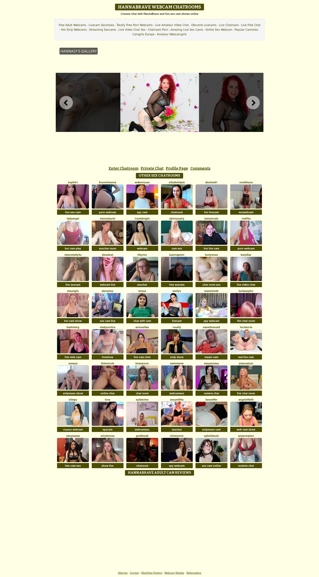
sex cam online (211, 465)
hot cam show (73, 321)
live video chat (246, 284)
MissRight (73, 291)
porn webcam (107, 212)
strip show (176, 357)
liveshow (107, 357)
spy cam (142, 212)
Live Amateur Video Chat (172, 25)
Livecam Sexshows (101, 25)
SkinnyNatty (176, 218)
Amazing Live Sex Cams (187, 29)
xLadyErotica (107, 327)
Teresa (142, 291)
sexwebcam (246, 212)
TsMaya (73, 363)
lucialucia (246, 327)
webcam (142, 248)
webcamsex (176, 393)
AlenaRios (107, 291)
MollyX (177, 291)
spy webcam (211, 321)
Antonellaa (142, 327)
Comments (200, 168)
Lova (107, 399)
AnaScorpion (246, 436)
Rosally (177, 327)
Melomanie (177, 363)
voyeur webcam (73, 429)
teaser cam (211, 357)
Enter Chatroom (123, 168)
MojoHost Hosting (151, 573)
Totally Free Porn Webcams (135, 25)
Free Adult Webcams (72, 25)
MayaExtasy (211, 363)
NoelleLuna (246, 182)
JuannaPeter (176, 254)
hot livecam (211, 212)
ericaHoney (108, 436)
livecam (177, 321)
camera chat (211, 393)
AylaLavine (142, 399)
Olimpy (73, 399)
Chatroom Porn (158, 29)
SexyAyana (73, 436)
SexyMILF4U (177, 399)
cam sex (177, 248)
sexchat (142, 284)
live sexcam (73, 284)
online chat (107, 393)
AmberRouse (142, 182)
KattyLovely (211, 218)
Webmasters (193, 573)
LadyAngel (73, 218)
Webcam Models (174, 573)
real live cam (246, 357)
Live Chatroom (229, 25)
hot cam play (73, 248)
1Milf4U (246, 218)
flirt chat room (246, 321)
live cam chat (142, 357)
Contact (134, 573)
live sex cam (73, 212)
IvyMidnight (142, 218)
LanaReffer (211, 399)
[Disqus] (159, 523)
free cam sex (73, 465)
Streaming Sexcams (102, 29)
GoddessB (142, 436)
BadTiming (73, 327)
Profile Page (177, 168)
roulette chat (246, 465)
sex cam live (107, 321)
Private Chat (152, 168)
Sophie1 (73, 182)
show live (108, 465)
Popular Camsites (246, 29)
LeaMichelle (211, 291)
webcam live (107, 284)
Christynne (176, 436)
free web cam (73, 357)
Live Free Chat (250, 25)
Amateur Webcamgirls (172, 34)
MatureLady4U (73, 254)
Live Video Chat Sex (132, 29)
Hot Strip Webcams (74, 29)
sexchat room (107, 248)
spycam (107, 429)
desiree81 (211, 182)
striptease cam (211, 429)
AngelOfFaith (246, 399)
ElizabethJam (177, 182)
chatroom (177, 212)
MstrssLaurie (107, 218)
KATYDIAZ (246, 254)
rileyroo (142, 254)
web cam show (246, 429)
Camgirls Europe (143, 34)
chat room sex (211, 284)
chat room (142, 393)
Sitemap (123, 573)
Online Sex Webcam (218, 29)
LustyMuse (211, 254)
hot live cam (211, 248)
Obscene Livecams (204, 25)
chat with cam (142, 321)
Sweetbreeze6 (211, 327)
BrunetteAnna (107, 182)
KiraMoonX (142, 363)
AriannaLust (246, 363)
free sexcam (176, 284)
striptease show (73, 393)
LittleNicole (107, 363)
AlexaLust (107, 254)
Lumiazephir (246, 291)
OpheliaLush (211, 436)
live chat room (246, 393)
